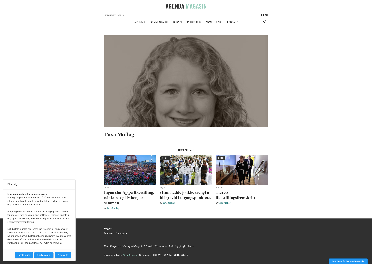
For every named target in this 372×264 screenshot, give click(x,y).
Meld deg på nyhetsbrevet (182, 246)
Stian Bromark (130, 255)
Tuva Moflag (113, 208)
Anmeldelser (214, 22)
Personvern (161, 246)
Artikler (139, 22)
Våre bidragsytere (112, 246)
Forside (149, 246)
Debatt (177, 22)
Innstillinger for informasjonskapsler (348, 261)
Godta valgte (43, 255)
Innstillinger (24, 255)
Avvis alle (63, 255)
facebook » (109, 233)
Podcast (232, 22)
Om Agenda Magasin (133, 246)
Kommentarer (159, 22)
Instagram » (122, 233)
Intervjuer (194, 22)
